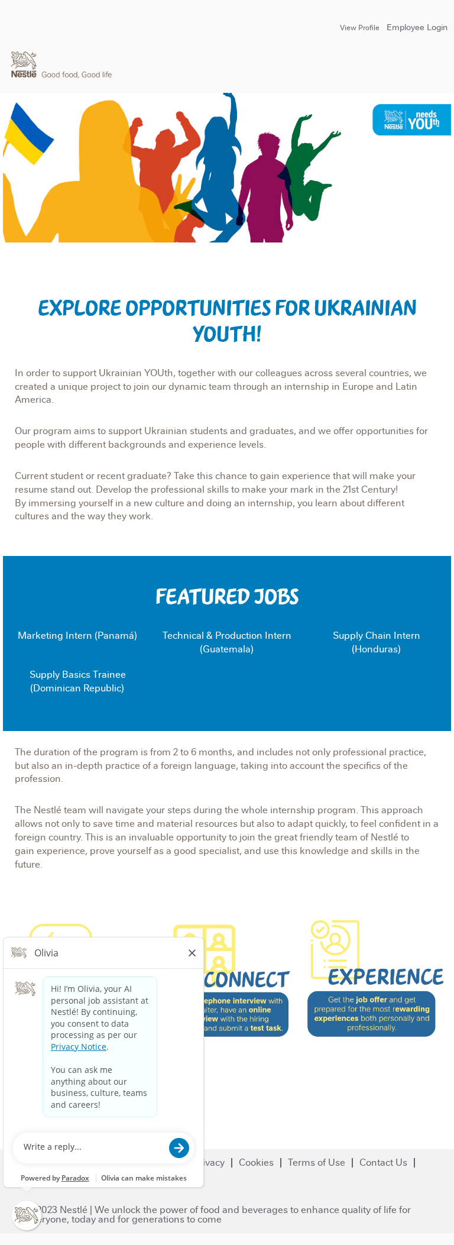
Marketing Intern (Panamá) (77, 635)
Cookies (256, 1162)
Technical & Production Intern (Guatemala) (227, 642)
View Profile (360, 28)
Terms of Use (316, 1162)
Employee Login (417, 27)
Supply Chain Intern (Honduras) (376, 642)
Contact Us (383, 1162)
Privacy (209, 1162)
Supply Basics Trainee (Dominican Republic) (78, 681)
